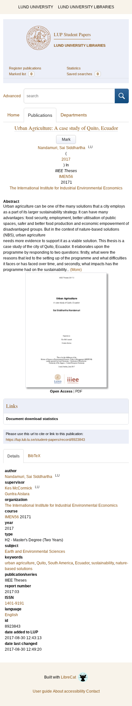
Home (13, 114)
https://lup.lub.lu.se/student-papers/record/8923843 (45, 439)
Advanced (12, 96)
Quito (41, 563)
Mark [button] (66, 139)
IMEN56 (66, 176)
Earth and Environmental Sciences (35, 551)
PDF (78, 391)
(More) (76, 269)
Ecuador (82, 563)
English (11, 615)
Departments (74, 114)
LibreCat (69, 677)
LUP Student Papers (72, 34)
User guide (42, 691)
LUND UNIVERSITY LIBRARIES (86, 7)
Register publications (25, 68)
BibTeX (34, 456)
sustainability (102, 563)
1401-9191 (14, 603)
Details (13, 456)
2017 (66, 159)
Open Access (61, 391)
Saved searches (83, 74)
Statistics (74, 68)
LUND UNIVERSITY (35, 7)
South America (60, 563)
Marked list (20, 74)
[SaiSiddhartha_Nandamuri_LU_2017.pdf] (66, 386)
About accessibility (69, 691)
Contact (93, 691)
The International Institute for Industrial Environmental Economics (66, 188)
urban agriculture (20, 563)
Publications (40, 115)
